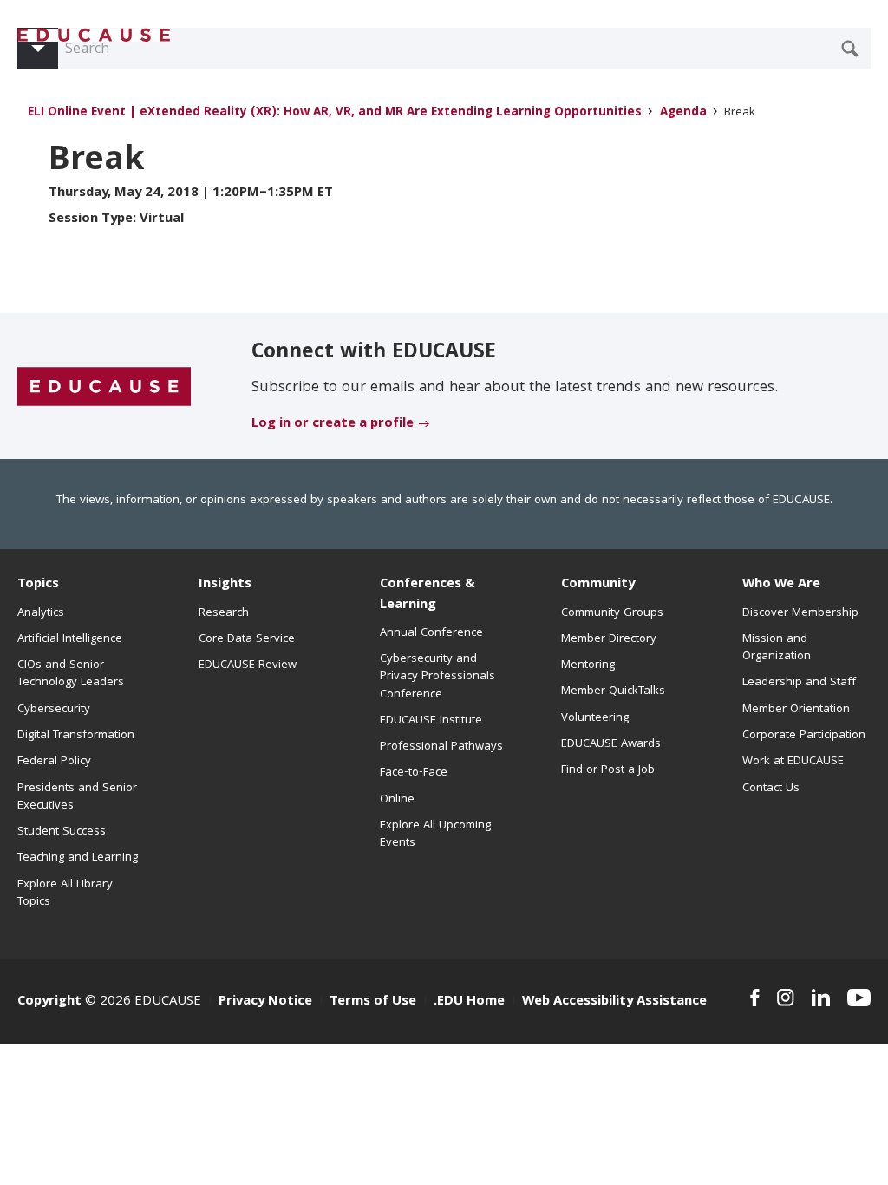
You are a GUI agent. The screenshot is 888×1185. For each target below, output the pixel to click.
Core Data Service (247, 639)
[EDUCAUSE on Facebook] (755, 997)
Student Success (61, 831)
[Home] (94, 35)
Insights (225, 584)
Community (598, 584)
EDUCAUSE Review (248, 665)
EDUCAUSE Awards (611, 744)
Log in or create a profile (332, 424)
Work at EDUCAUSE (793, 761)
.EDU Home (469, 1002)
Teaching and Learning (77, 857)
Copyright (49, 1002)
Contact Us (771, 788)
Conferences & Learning (427, 594)
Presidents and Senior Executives (77, 797)
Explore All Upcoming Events (435, 834)
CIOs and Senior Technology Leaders (70, 674)
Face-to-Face (413, 772)
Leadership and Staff (799, 682)
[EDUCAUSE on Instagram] (785, 997)
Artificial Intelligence (69, 639)
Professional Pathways (441, 746)
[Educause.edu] (104, 387)
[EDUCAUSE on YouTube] (859, 997)
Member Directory (608, 639)
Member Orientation (796, 709)
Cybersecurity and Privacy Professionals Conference (437, 677)
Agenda (683, 113)
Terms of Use (373, 1002)
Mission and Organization (776, 648)
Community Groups (612, 613)
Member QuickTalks (613, 691)
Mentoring (588, 665)
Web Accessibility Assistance (614, 1002)
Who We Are (781, 584)
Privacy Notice (265, 1002)
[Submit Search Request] (849, 48)
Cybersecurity (53, 709)
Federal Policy (54, 761)
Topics (38, 584)
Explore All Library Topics (65, 893)
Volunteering (595, 718)
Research (224, 613)
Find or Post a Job (608, 770)
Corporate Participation (803, 735)
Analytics (40, 613)
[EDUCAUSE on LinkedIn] (821, 997)
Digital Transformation (75, 735)
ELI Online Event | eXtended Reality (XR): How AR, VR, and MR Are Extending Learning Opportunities (335, 113)
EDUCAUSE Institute (431, 720)
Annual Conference (431, 633)
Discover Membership (800, 613)
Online (397, 799)
